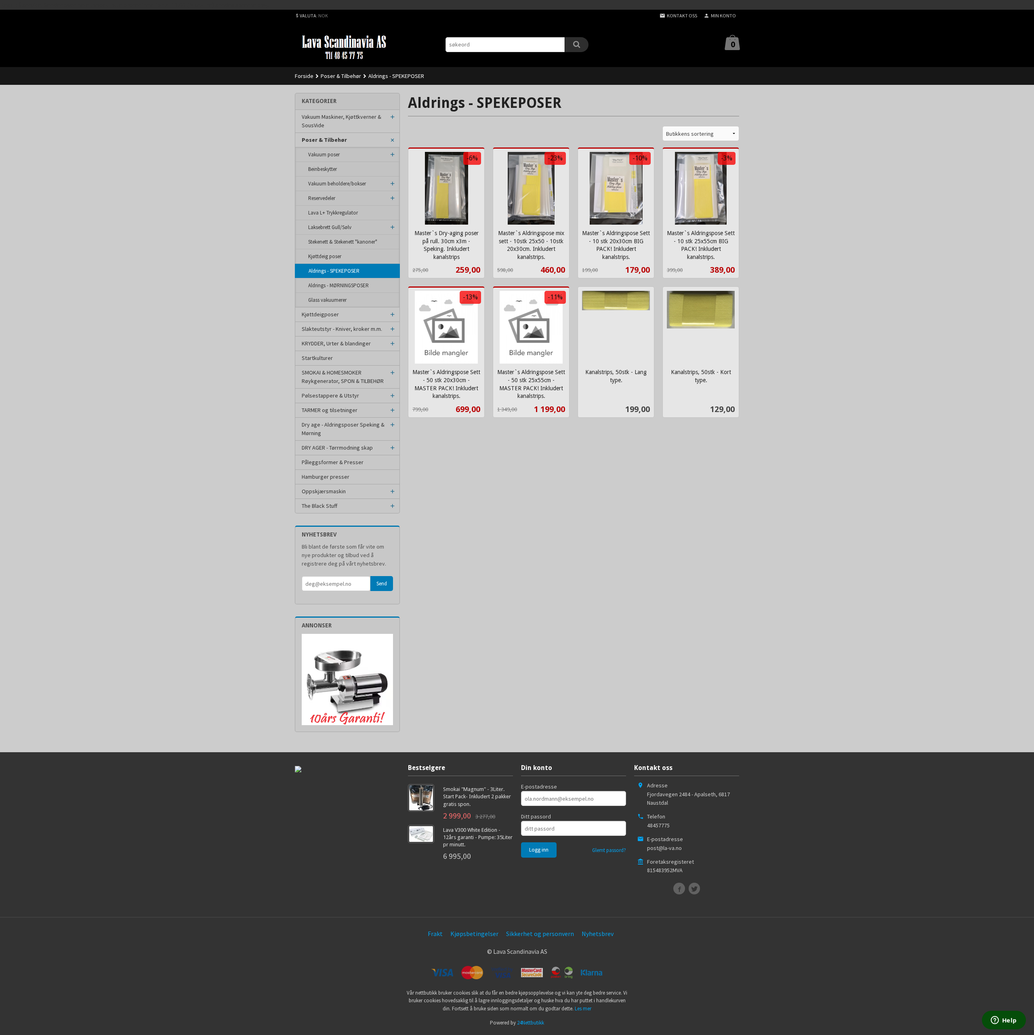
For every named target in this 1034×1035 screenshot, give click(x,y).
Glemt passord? (609, 850)
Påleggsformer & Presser (333, 462)
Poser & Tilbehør (324, 139)
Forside (304, 76)
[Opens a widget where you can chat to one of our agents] (1003, 1021)
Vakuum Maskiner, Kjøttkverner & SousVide (341, 121)
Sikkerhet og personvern (540, 934)
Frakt (435, 934)
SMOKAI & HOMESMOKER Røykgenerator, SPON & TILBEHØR (343, 377)
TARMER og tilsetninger (329, 410)
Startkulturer (317, 358)
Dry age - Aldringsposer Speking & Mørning (343, 429)
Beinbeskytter (322, 169)
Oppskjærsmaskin (324, 491)
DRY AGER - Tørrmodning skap (337, 447)
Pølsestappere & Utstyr (330, 395)
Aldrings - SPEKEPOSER (334, 270)
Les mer (583, 1008)
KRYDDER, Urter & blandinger (336, 343)
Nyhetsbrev (598, 934)
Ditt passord (536, 816)
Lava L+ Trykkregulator (333, 212)
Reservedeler (321, 198)
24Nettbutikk (530, 1022)
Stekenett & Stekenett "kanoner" (342, 241)
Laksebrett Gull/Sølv (329, 227)
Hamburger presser (325, 476)
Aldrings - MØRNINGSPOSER (338, 285)
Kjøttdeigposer (320, 314)
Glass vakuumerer (327, 300)
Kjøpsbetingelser (474, 934)
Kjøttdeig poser (324, 256)
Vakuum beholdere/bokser (337, 183)
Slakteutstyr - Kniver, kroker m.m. (342, 328)
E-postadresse (539, 786)
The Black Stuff (319, 505)
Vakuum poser (324, 154)
